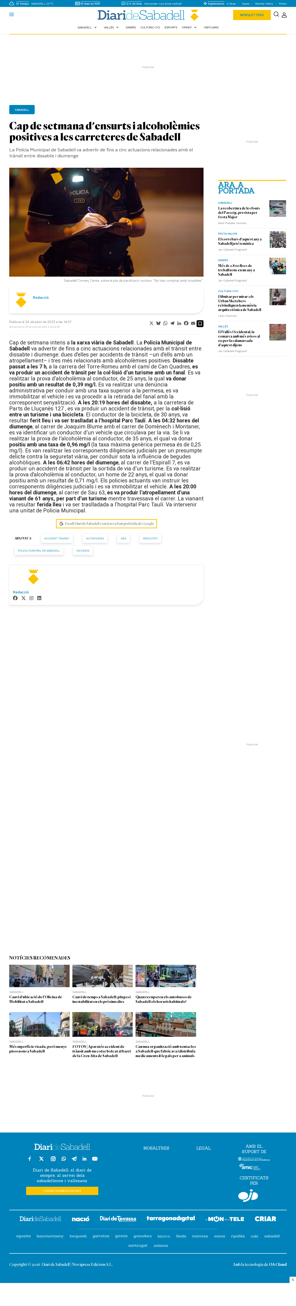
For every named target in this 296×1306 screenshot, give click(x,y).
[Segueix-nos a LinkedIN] (84, 1159)
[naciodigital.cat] (50, 1236)
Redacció (41, 297)
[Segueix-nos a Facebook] (29, 1161)
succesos (83, 550)
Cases (245, 4)
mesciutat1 (150, 538)
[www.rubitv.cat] (254, 1236)
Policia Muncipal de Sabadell (39, 550)
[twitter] (23, 598)
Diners (131, 27)
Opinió (189, 27)
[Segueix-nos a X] (41, 1161)
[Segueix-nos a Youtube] (94, 1161)
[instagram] (31, 598)
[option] (106, 226)
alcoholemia (95, 538)
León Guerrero (227, 315)
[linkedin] (39, 598)
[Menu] (11, 15)
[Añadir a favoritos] (200, 323)
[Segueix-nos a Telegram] (74, 1161)
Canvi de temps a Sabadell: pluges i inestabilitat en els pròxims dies (101, 999)
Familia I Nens (264, 4)
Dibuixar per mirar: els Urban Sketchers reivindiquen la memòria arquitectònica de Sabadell (239, 303)
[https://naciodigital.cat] (80, 1219)
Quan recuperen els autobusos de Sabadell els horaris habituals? (164, 999)
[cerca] (276, 15)
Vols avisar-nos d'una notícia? (163, 4)
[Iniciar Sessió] (284, 15)
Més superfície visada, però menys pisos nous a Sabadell (38, 1049)
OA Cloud (278, 1265)
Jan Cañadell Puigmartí (232, 249)
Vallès (112, 27)
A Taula (231, 4)
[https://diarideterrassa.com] (118, 1219)
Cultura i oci (150, 27)
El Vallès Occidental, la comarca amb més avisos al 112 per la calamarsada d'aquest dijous (239, 338)
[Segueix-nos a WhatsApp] (64, 1159)
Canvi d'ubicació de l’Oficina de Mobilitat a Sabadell (35, 999)
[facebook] (15, 598)
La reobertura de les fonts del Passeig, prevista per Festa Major (239, 212)
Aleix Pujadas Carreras (232, 223)
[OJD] (248, 1196)
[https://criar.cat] (265, 1219)
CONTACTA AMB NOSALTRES (62, 1191)
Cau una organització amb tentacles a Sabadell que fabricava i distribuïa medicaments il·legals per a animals (166, 1051)
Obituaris (211, 27)
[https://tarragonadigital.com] (171, 1219)
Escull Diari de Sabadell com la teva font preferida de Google (109, 524)
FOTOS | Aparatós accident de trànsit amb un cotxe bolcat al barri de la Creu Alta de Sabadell (101, 1051)
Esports (171, 27)
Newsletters (252, 15)
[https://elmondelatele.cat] (224, 1219)
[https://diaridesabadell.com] (40, 1219)
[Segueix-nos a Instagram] (53, 1161)
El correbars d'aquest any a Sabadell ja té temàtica (240, 241)
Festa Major (227, 233)
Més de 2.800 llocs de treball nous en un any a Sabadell (236, 270)
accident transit (56, 538)
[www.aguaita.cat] (23, 1236)
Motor (283, 4)
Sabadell (87, 27)
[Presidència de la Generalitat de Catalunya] (254, 1160)
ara (123, 538)
